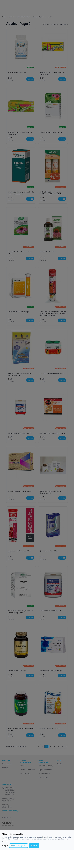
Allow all (34, 845)
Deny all (5, 845)
